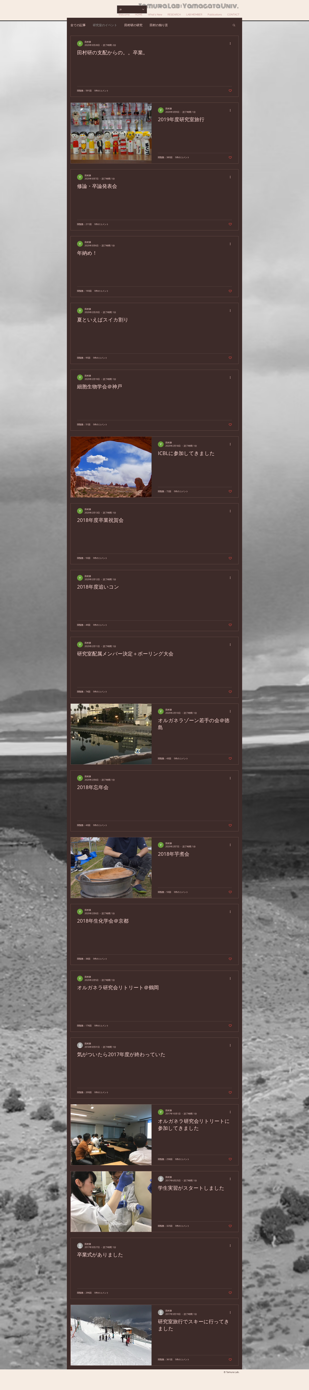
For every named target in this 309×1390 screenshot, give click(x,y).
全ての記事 (78, 25)
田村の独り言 (159, 25)
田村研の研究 (133, 25)
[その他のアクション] (231, 43)
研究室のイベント (105, 25)
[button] (234, 25)
